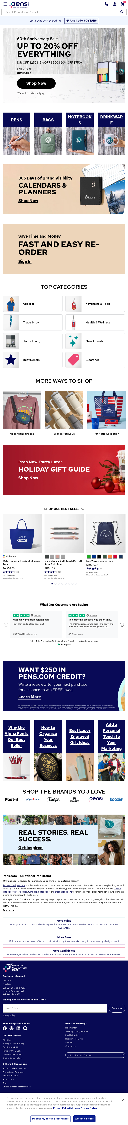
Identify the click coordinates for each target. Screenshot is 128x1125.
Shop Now (36, 83)
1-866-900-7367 (18, 988)
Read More (8, 910)
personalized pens (62, 891)
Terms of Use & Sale (12, 1051)
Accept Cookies (84, 1118)
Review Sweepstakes (12, 1058)
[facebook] (5, 1029)
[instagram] (12, 1029)
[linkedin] (18, 1029)
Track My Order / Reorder (77, 1031)
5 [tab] (66, 584)
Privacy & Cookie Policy (13, 1043)
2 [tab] (55, 584)
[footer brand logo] (15, 968)
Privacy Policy (9, 1015)
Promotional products (14, 885)
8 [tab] (76, 584)
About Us (7, 1040)
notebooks (44, 891)
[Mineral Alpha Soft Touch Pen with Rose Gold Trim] (64, 533)
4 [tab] (62, 584)
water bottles (20, 891)
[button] (47, 557)
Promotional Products (13, 1072)
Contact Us (70, 1046)
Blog (5, 1083)
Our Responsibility (11, 1047)
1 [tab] (64, 433)
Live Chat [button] (7, 980)
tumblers (32, 891)
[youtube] (25, 1029)
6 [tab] (69, 584)
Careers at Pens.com (12, 1054)
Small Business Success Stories (16, 1086)
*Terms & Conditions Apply (30, 93)
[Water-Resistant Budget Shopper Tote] (22, 533)
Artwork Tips (8, 1079)
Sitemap (69, 1042)
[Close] (122, 1100)
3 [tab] (59, 584)
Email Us (6, 984)
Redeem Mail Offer (74, 1038)
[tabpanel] (22, 547)
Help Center (70, 1027)
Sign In (25, 261)
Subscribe (117, 1008)
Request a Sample (11, 1075)
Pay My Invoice (72, 1035)
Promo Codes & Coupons (14, 1068)
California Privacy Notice (83, 1108)
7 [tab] (73, 584)
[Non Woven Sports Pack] (106, 533)
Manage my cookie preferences (50, 1118)
